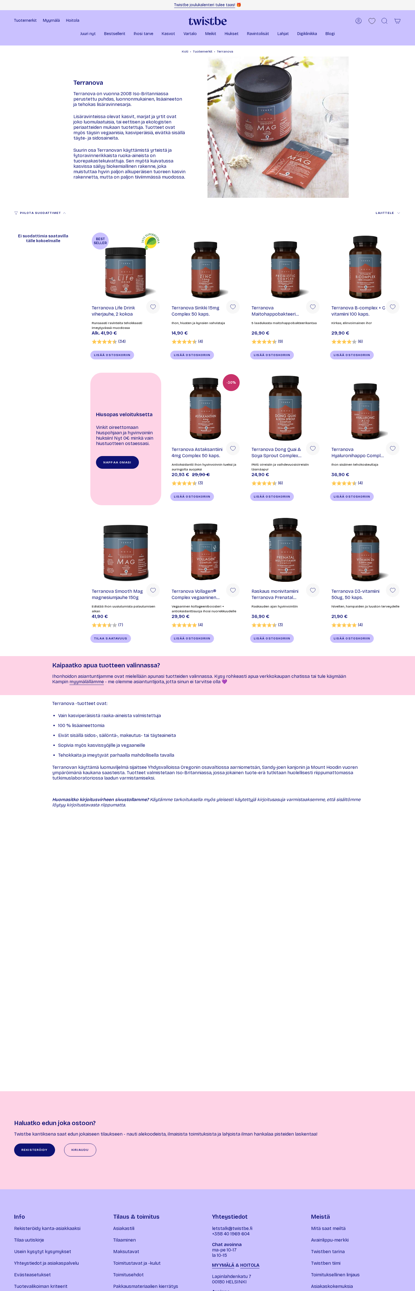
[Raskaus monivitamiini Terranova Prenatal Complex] (285, 550)
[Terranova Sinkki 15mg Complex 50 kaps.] (205, 266)
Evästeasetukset (32, 1274)
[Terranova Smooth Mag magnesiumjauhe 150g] (125, 550)
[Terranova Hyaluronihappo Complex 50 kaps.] (365, 408)
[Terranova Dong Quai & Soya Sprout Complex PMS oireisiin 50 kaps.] (285, 408)
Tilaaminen (124, 1240)
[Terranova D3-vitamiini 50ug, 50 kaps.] (365, 550)
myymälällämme (86, 681)
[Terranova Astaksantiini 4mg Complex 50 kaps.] (205, 408)
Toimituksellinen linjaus (335, 1274)
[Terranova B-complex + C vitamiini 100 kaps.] (365, 266)
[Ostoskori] (397, 21)
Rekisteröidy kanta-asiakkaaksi (47, 1228)
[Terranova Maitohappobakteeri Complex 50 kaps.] (285, 266)
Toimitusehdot (128, 1274)
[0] (372, 21)
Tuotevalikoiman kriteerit (40, 1286)
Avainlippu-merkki (330, 1240)
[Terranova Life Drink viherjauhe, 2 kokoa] (125, 266)
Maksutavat (126, 1251)
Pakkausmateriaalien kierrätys (145, 1286)
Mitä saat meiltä (328, 1228)
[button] (88, 34)
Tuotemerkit (202, 51)
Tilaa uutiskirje (29, 1240)
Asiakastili (123, 1228)
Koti (185, 51)
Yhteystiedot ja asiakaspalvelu (46, 1263)
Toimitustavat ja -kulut (137, 1263)
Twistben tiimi (325, 1263)
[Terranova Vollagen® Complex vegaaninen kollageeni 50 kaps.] (205, 550)
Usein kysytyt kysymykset (42, 1251)
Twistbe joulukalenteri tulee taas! (204, 5)
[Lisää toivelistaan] (153, 307)
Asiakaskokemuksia (332, 1286)
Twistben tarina (328, 1251)
